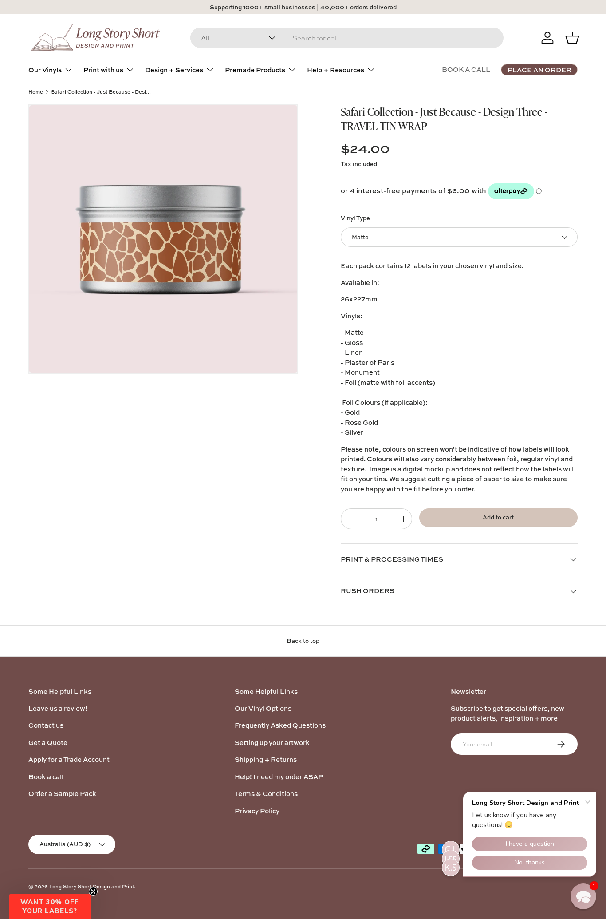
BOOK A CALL (466, 69)
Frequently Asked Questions (280, 725)
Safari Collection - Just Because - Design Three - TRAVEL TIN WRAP (101, 91)
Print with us (103, 70)
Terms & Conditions (266, 793)
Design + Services (174, 70)
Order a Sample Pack (62, 793)
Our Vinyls (45, 70)
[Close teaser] (93, 891)
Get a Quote (47, 742)
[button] (50, 906)
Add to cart (498, 517)
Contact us (45, 725)
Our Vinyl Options (263, 708)
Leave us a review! (57, 708)
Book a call (45, 776)
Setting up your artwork (272, 742)
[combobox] (347, 38)
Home (35, 91)
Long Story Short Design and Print (91, 886)
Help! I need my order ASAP (279, 776)
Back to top (303, 641)
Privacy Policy (257, 811)
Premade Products (255, 70)
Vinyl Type (355, 218)
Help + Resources (335, 70)
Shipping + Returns (266, 759)
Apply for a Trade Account (69, 759)
